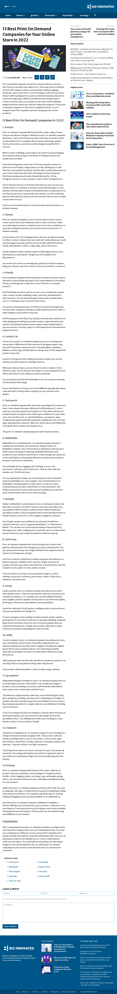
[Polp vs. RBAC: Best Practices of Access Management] (77, 146)
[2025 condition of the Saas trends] (77, 115)
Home (4, 24)
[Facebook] (37, 77)
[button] (95, 15)
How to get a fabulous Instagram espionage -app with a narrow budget (96, 984)
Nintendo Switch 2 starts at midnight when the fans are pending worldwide (96, 967)
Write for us (25, 992)
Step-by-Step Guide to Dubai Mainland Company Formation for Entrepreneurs (100, 135)
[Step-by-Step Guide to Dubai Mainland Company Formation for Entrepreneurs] (77, 135)
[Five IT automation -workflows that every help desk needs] (77, 95)
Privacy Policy (55, 992)
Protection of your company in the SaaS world (62, 969)
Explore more (44, 867)
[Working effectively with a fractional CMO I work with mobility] (77, 105)
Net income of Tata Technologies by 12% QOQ (90, 64)
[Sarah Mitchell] (4, 78)
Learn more (13, 862)
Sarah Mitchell (14, 78)
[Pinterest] (47, 77)
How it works (44, 876)
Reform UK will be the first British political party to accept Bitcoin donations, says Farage (95, 960)
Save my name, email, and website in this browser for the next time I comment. (36, 899)
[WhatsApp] (52, 77)
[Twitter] (42, 77)
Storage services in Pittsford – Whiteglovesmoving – (91, 952)
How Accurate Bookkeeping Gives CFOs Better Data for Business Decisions (95, 946)
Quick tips (13, 876)
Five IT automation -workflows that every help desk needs (100, 95)
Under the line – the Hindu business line (88, 74)
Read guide (13, 867)
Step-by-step (15, 881)
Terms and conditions (69, 992)
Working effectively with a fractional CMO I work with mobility (103, 31)
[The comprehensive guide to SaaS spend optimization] (77, 125)
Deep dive (43, 871)
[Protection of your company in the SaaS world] (46, 969)
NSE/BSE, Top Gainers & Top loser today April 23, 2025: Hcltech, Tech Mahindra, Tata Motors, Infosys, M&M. (91, 51)
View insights (14, 871)
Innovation (11, 24)
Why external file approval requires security (64, 959)
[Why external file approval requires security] (46, 959)
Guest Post (35, 992)
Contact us (44, 992)
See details (43, 862)
